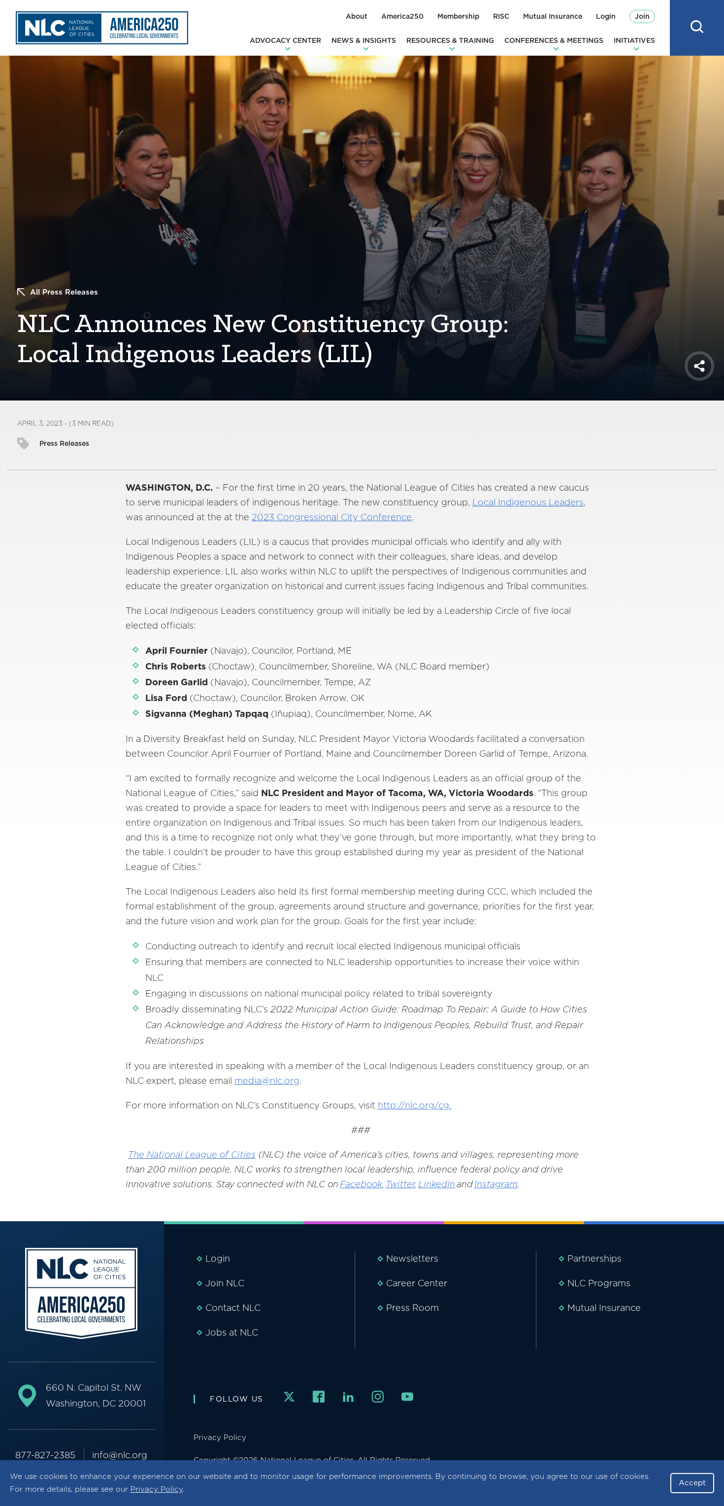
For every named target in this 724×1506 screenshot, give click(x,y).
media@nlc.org (266, 1080)
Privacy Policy (157, 1489)
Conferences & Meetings (553, 40)
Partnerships (594, 1258)
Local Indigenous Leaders (528, 502)
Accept (692, 1482)
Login (606, 16)
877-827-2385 (45, 1455)
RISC (501, 16)
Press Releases (64, 443)
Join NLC (224, 1283)
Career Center (416, 1283)
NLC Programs (598, 1283)
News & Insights (363, 40)
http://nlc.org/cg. (414, 1105)
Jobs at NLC (231, 1332)
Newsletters (412, 1258)
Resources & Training (450, 40)
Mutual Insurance (552, 16)
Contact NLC (233, 1308)
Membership (458, 16)
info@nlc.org (119, 1455)
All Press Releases (64, 292)
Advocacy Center (285, 40)
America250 (402, 16)
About (356, 16)
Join (642, 16)
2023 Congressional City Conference (332, 517)
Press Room (412, 1308)
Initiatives (634, 40)
